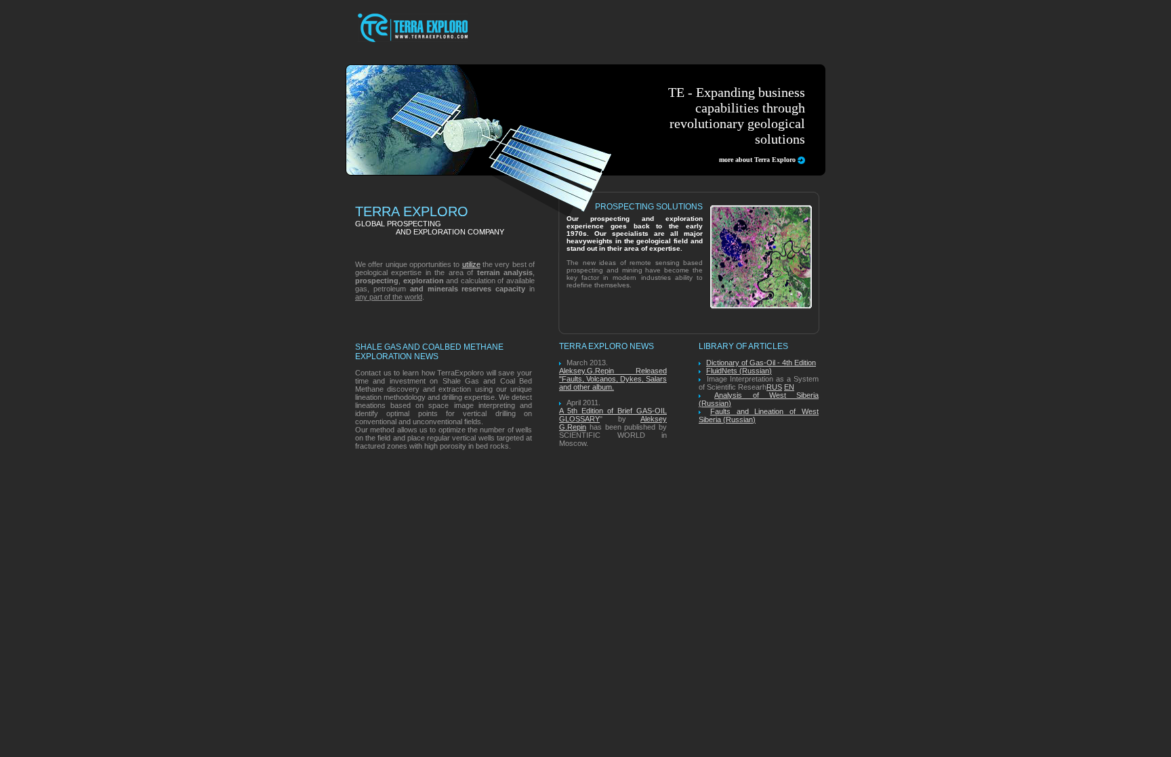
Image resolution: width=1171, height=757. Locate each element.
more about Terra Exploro (757, 159)
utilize (471, 264)
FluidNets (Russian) (739, 371)
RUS (774, 387)
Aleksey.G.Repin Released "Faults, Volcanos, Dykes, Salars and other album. (613, 379)
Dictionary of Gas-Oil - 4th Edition (761, 363)
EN (789, 387)
